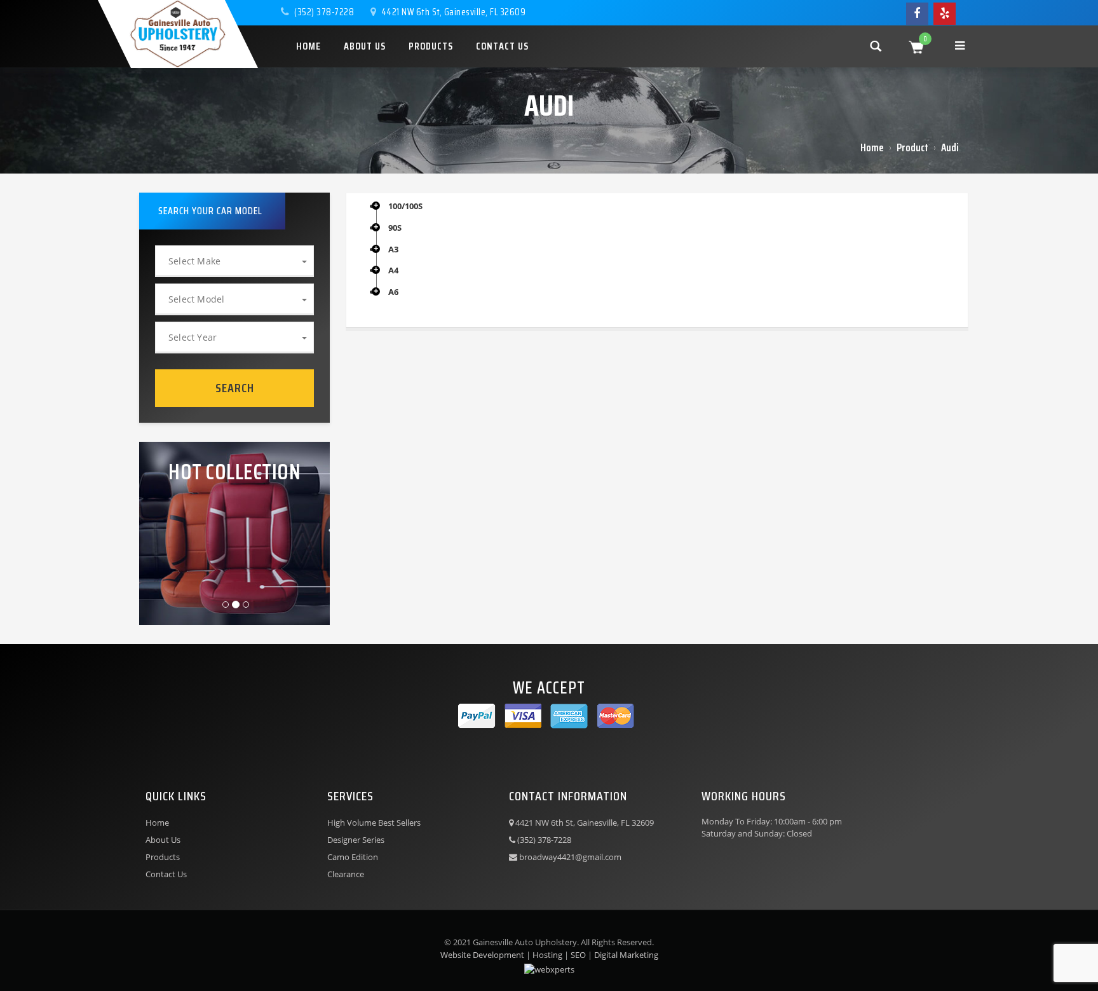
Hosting (547, 954)
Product (912, 147)
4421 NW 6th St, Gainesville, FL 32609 (452, 12)
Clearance (345, 874)
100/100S (405, 207)
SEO (578, 954)
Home (872, 147)
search (234, 388)
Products (163, 857)
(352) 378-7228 (324, 12)
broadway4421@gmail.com (569, 857)
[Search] (875, 45)
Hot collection (234, 471)
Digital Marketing (626, 954)
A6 (393, 292)
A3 (393, 250)
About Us (163, 839)
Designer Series (355, 839)
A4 (393, 271)
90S (395, 228)
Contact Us (166, 874)
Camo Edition (352, 857)
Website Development (482, 954)
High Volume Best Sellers (374, 822)
